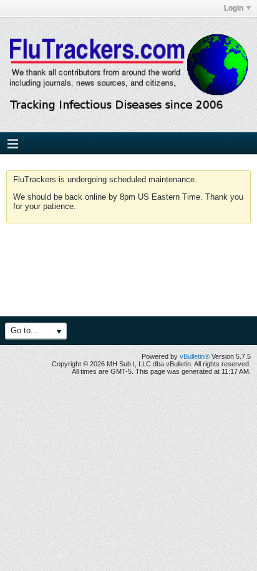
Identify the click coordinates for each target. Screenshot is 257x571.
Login (233, 8)
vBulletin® (195, 356)
